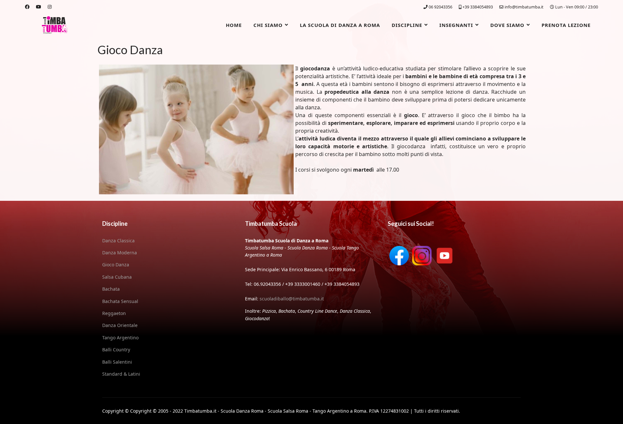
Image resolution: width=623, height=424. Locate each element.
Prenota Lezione (566, 25)
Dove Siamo (507, 25)
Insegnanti (456, 25)
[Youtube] (38, 7)
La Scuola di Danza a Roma (340, 25)
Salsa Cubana (117, 277)
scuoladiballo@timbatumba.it (292, 299)
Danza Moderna (119, 252)
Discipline (407, 25)
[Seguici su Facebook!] (399, 255)
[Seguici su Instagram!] (422, 255)
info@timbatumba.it (524, 7)
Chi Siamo (268, 25)
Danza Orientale (120, 325)
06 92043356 (440, 7)
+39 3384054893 (477, 7)
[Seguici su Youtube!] (444, 255)
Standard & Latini (121, 374)
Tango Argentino (120, 337)
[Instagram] (50, 7)
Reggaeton (114, 313)
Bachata (111, 289)
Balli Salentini (117, 362)
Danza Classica (118, 240)
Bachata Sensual (120, 301)
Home (234, 25)
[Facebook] (27, 7)
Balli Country (116, 349)
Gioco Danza (115, 264)
